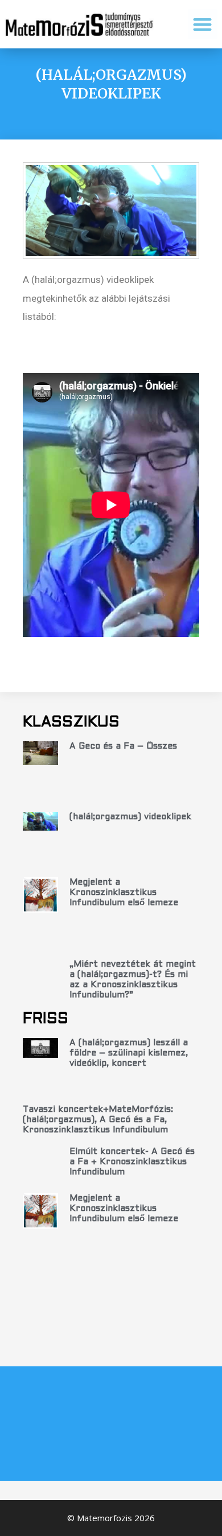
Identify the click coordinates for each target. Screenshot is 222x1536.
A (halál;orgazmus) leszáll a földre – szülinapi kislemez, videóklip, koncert (128, 1053)
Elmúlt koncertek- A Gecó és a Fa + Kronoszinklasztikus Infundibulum (132, 1162)
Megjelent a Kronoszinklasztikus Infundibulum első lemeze (123, 892)
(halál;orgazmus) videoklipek (130, 817)
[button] (203, 24)
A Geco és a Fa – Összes (123, 746)
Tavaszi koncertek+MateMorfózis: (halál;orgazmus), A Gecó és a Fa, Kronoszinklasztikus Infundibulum (98, 1120)
